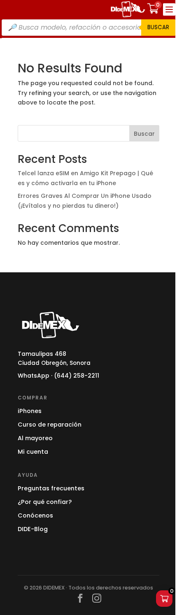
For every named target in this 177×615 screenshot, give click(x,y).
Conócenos (35, 515)
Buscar (158, 27)
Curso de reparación (50, 424)
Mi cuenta (33, 452)
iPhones (30, 411)
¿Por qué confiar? (45, 502)
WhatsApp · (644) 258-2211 (58, 375)
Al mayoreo (35, 438)
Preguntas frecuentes (51, 488)
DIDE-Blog (33, 529)
